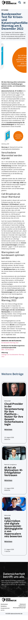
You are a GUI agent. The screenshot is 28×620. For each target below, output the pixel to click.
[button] (24, 2)
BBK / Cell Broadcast (7, 349)
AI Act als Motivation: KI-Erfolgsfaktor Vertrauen (13, 471)
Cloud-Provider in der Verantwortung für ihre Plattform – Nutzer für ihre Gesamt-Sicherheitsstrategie (14, 414)
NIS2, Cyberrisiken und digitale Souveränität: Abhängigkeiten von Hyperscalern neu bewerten (13, 527)
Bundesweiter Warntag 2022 (9, 342)
